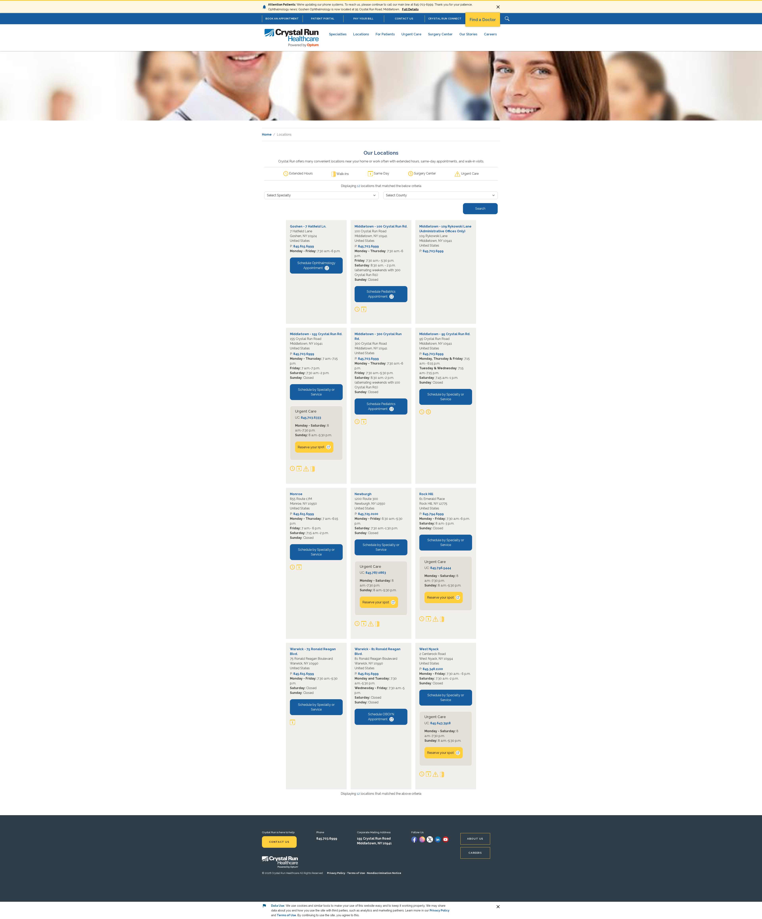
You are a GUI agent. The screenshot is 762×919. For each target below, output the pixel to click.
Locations (361, 34)
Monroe (296, 494)
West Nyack (429, 649)
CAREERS (475, 852)
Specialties (337, 34)
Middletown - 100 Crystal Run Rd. (381, 226)
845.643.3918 (440, 723)
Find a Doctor (483, 19)
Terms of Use (356, 873)
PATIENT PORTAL (322, 18)
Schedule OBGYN (381, 716)
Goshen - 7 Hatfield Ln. (308, 226)
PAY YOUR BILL (363, 18)
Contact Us (279, 841)
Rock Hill (426, 494)
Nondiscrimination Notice (384, 873)
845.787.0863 (376, 573)
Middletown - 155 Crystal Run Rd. (316, 334)
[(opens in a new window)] (414, 839)
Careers (490, 34)
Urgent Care (411, 34)
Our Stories (468, 34)
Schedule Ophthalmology (316, 265)
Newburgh (363, 494)
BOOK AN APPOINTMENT (282, 18)
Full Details (410, 9)
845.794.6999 (433, 514)
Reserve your (311, 447)
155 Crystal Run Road (374, 838)
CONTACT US (404, 18)
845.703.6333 (311, 417)
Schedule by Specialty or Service (316, 392)
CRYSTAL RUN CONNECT (444, 18)
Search (480, 208)
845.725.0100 (368, 514)
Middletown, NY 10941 (374, 843)
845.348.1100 (433, 669)
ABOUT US (475, 838)
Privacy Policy (336, 873)
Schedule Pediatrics (381, 294)
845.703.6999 (368, 246)
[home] (291, 37)
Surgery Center (440, 34)
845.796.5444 (440, 568)
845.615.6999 (303, 246)
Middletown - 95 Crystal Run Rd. (444, 334)
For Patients (385, 34)
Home (267, 134)
